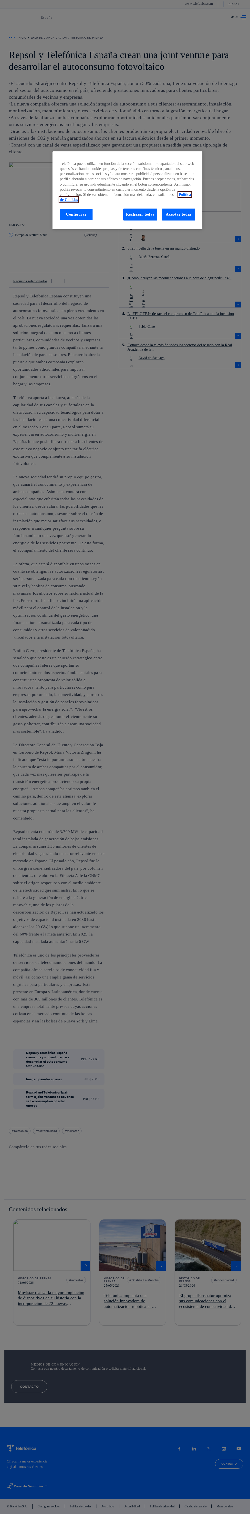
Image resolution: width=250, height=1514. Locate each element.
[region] (127, 190)
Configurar (76, 214)
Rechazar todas (140, 214)
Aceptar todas (179, 214)
